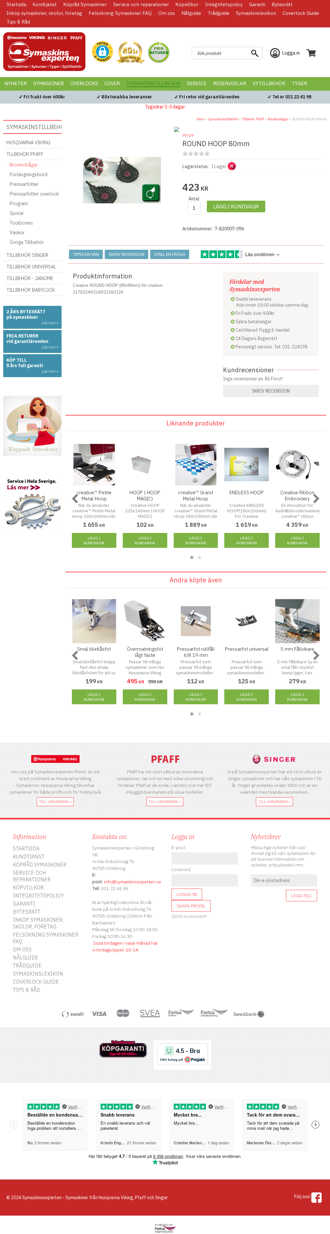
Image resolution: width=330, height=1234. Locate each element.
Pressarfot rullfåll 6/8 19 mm (196, 652)
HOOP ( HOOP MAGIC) (145, 495)
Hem (200, 119)
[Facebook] (316, 1197)
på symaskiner (22, 317)
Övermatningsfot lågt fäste (145, 652)
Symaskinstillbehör (223, 119)
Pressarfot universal (246, 649)
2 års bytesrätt (25, 312)
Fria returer (22, 336)
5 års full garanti (24, 365)
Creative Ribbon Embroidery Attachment (297, 498)
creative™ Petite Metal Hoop (94, 495)
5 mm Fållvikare (297, 649)
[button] (102, 52)
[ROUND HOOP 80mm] (122, 236)
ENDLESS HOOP (246, 492)
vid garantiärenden (27, 341)
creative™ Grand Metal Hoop (195, 495)
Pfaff (188, 135)
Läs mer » (50, 322)
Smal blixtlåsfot (94, 649)
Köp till (16, 360)
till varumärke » (55, 801)
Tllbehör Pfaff (253, 119)
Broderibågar (277, 119)
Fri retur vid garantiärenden (209, 97)
